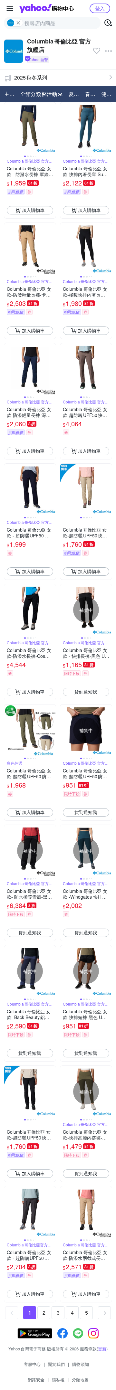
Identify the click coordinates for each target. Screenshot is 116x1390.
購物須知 (80, 1364)
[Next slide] (51, 128)
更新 (102, 1349)
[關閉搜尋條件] (18, 23)
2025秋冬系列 (30, 77)
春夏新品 (91, 94)
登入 (100, 8)
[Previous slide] (8, 128)
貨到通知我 (85, 691)
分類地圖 (80, 1379)
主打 (9, 94)
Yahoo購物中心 (46, 8)
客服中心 (32, 1364)
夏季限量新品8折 (75, 94)
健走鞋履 (107, 94)
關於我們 (56, 1364)
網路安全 (36, 1379)
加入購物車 (33, 210)
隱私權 (58, 1379)
